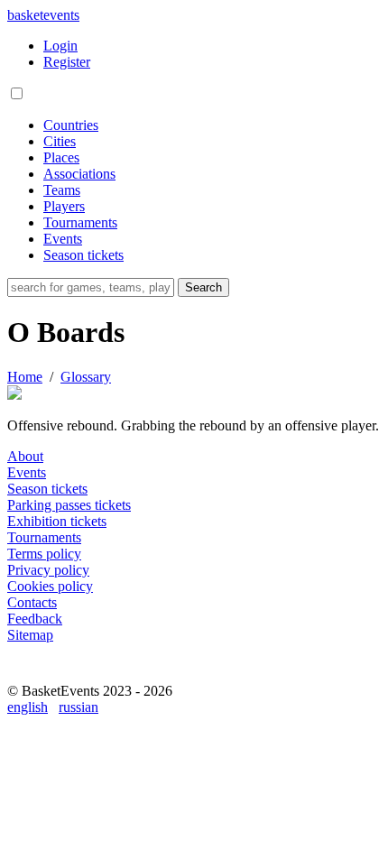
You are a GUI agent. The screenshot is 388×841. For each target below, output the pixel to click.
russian (78, 707)
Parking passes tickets (69, 505)
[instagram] (65, 674)
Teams (61, 190)
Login (60, 45)
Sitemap (30, 634)
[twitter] (105, 674)
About (25, 456)
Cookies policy (50, 586)
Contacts (32, 602)
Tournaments (80, 222)
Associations (79, 173)
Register (66, 61)
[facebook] (25, 674)
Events (62, 238)
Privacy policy (48, 570)
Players (64, 206)
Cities (59, 141)
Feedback (34, 618)
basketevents (43, 15)
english (27, 707)
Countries (70, 125)
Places (61, 157)
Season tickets (83, 255)
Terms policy (44, 553)
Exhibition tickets (56, 521)
